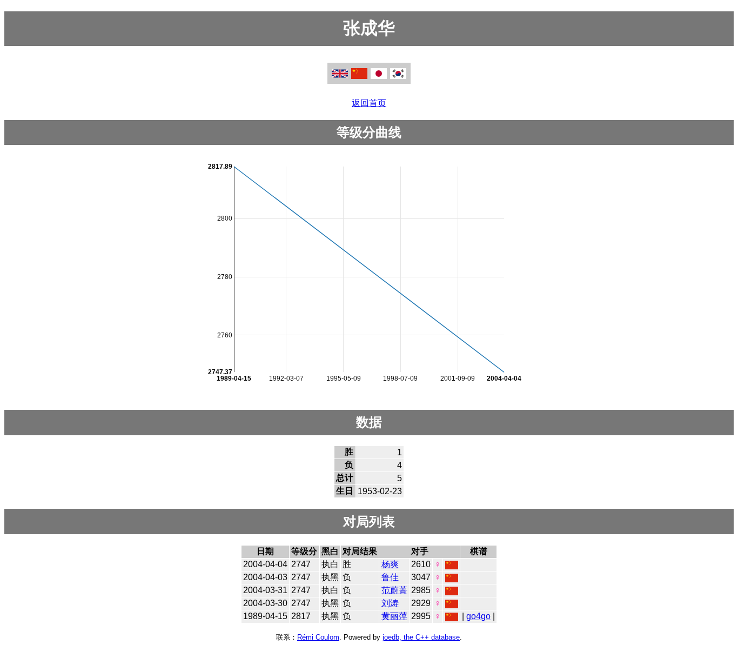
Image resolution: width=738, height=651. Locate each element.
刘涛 (390, 603)
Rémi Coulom (318, 637)
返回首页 (369, 103)
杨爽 (390, 564)
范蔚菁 (394, 590)
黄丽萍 (394, 616)
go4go (478, 616)
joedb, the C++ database (421, 637)
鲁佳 (390, 577)
